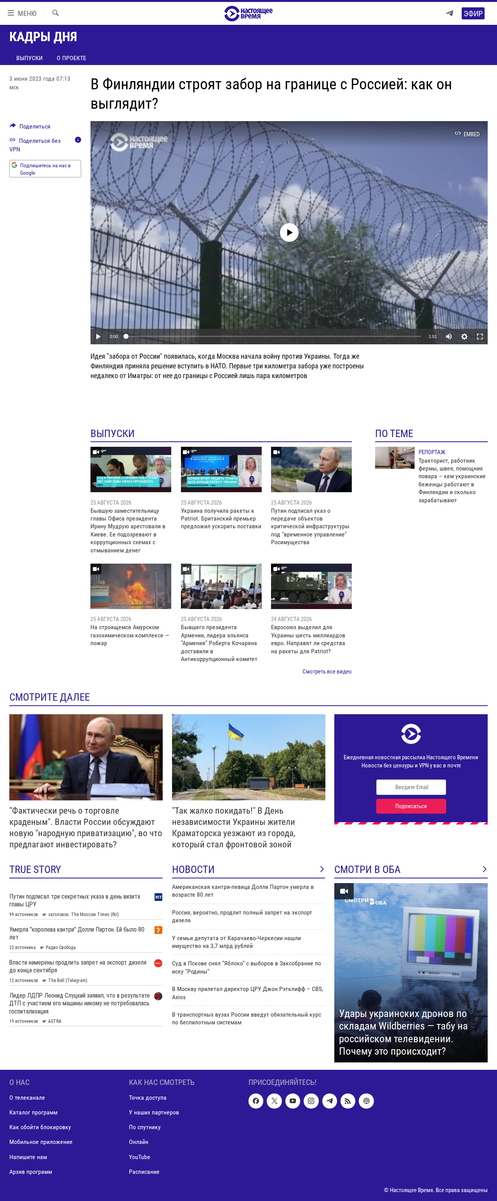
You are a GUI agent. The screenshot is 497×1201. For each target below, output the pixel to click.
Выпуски (29, 58)
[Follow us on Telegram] (329, 1100)
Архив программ (30, 1171)
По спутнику (145, 1127)
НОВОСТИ (193, 869)
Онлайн (138, 1141)
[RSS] (348, 1100)
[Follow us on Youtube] (292, 1100)
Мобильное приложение (41, 1141)
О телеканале (27, 1097)
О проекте (71, 58)
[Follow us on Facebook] (255, 1100)
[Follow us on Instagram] (311, 1100)
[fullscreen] (480, 336)
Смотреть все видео (327, 671)
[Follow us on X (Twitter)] (274, 1100)
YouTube (139, 1156)
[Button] (30, 128)
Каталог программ (33, 1112)
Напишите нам (28, 1156)
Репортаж (432, 452)
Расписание (144, 1171)
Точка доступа (148, 1097)
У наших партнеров (154, 1112)
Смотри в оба (367, 869)
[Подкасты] (366, 1100)
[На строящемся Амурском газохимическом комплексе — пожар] (130, 586)
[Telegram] (450, 13)
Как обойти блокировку (40, 1127)
